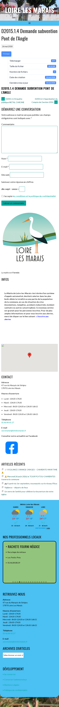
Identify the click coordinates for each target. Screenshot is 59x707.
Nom (4, 158)
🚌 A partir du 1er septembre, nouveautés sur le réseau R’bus (31, 483)
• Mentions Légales (11, 685)
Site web (5, 174)
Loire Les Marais (29, 10)
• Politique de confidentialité (15, 690)
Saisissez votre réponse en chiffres (17, 182)
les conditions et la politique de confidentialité (34, 196)
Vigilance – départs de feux (16, 487)
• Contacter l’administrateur (15, 679)
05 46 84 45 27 (7, 422)
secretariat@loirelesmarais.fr (13, 430)
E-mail (5, 166)
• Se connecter (9, 674)
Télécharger (6, 54)
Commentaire (7, 124)
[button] (13, 582)
